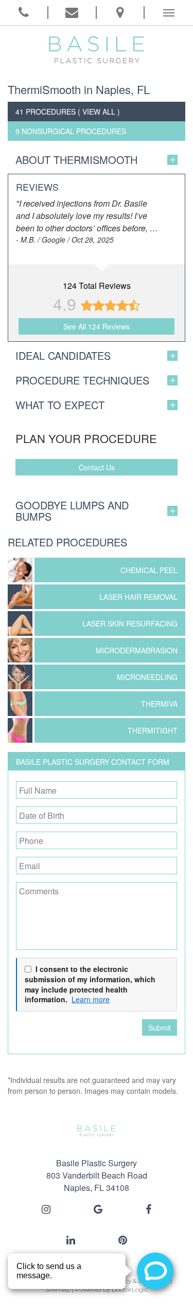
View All (98, 111)
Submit (159, 1027)
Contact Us (97, 467)
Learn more (91, 999)
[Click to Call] (24, 12)
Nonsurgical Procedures (74, 131)
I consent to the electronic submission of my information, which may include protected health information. (90, 984)
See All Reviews (96, 326)
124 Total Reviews (97, 285)
